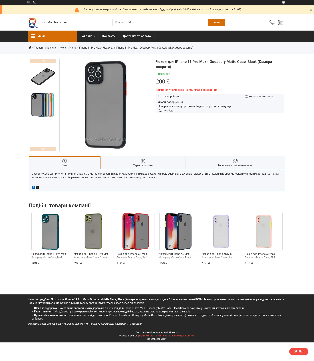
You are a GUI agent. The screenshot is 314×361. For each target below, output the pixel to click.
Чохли (62, 47)
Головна (86, 36)
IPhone (73, 47)
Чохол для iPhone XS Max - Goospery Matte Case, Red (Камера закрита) (132, 257)
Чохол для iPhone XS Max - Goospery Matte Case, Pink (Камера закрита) (260, 257)
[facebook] (33, 187)
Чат (301, 351)
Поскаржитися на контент (152, 335)
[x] (37, 187)
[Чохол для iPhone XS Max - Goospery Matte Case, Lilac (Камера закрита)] (221, 232)
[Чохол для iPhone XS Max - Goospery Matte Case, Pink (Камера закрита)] (264, 232)
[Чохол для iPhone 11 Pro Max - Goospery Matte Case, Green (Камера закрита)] (93, 232)
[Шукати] (216, 22)
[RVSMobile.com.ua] (33, 22)
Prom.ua (174, 332)
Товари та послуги (45, 47)
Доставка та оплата (137, 36)
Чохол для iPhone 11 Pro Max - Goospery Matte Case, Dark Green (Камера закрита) (49, 257)
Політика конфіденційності (181, 335)
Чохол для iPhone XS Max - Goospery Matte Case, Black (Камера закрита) (175, 257)
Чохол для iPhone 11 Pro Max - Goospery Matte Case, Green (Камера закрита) (92, 257)
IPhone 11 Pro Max (90, 47)
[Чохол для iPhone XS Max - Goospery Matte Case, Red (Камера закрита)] (135, 232)
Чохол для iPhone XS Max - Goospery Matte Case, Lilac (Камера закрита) (218, 257)
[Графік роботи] (280, 22)
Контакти (108, 36)
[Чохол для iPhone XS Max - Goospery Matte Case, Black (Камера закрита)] (178, 232)
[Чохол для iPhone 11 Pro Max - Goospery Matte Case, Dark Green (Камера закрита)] (50, 232)
